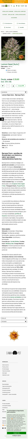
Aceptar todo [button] (17, 433)
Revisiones (4, 321)
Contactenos (5, 407)
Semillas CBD (11, 14)
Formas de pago (5, 368)
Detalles (4, 318)
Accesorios (14, 17)
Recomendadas (5, 384)
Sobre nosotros (5, 364)
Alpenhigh (4, 420)
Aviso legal (4, 372)
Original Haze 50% (8, 2)
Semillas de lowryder (20, 11)
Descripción (4, 92)
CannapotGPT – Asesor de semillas (9, 394)
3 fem (8, 68)
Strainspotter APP (6, 388)
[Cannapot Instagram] (3, 428)
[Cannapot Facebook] (5, 428)
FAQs (3, 409)
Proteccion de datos (6, 390)
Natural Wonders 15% (7, 0)
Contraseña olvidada (6, 405)
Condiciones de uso (6, 392)
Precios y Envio (5, 366)
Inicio (2, 31)
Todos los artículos (6, 370)
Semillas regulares (20, 14)
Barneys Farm (6, 33)
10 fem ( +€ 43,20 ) (12, 72)
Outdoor (4, 14)
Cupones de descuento (7, 386)
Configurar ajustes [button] (16, 435)
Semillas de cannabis (7, 11)
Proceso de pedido (6, 403)
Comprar (20, 85)
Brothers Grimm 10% (19, 2)
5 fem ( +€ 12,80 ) (11, 70)
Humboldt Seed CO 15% (20, 0)
